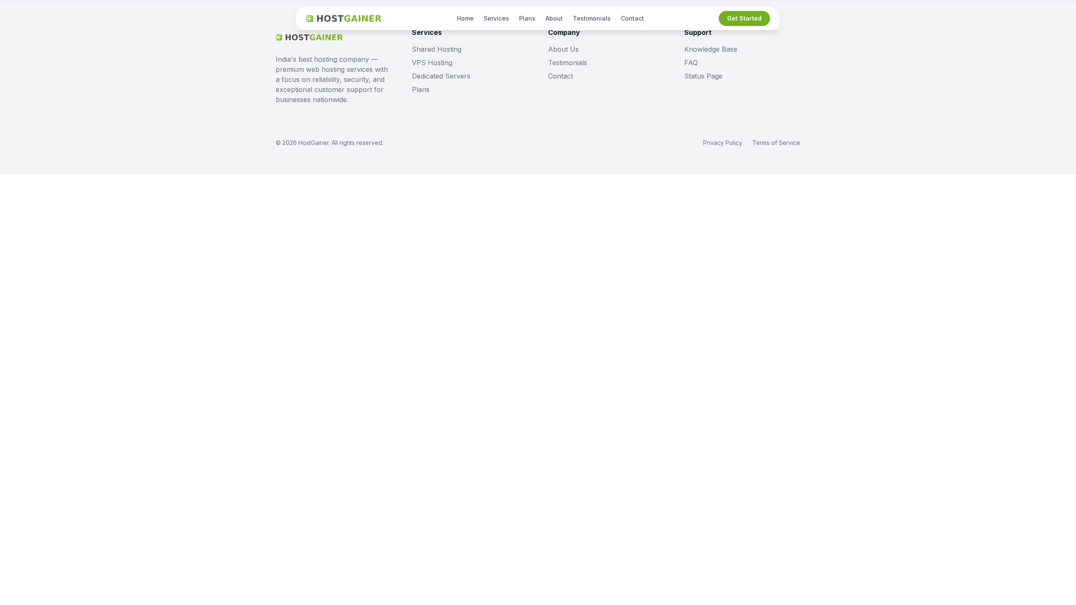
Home (465, 18)
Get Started (744, 18)
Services (496, 18)
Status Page (703, 76)
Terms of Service (776, 142)
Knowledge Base (710, 49)
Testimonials (592, 18)
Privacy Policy (722, 142)
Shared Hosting (437, 49)
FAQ (691, 62)
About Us (563, 49)
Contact (632, 18)
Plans (527, 18)
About (554, 18)
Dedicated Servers (441, 76)
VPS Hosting (432, 62)
